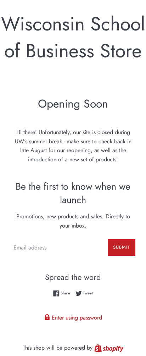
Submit (121, 247)
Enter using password (76, 318)
